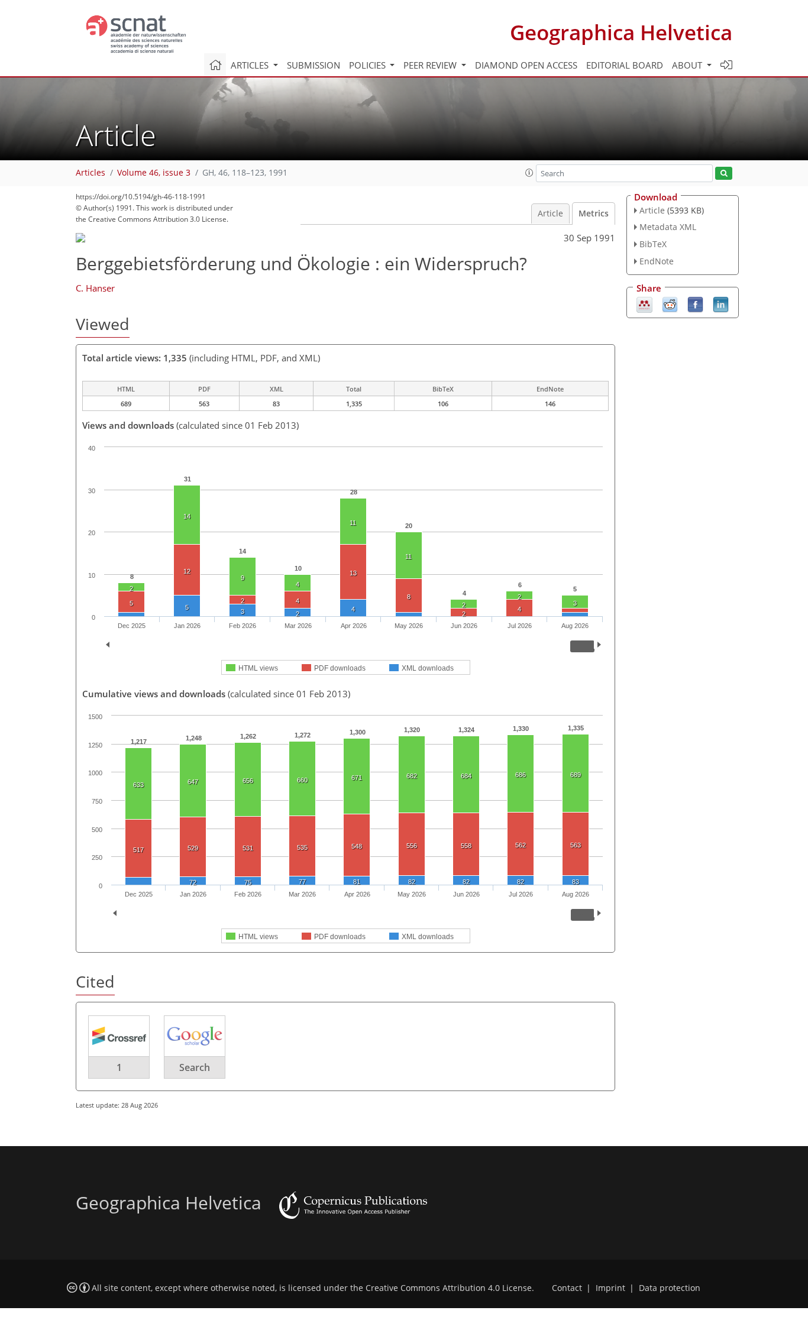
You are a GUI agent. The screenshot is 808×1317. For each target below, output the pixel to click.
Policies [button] (368, 65)
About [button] (688, 65)
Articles (90, 172)
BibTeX (653, 244)
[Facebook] (695, 303)
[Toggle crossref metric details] (119, 1035)
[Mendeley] (644, 303)
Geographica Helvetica (621, 32)
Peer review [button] (431, 65)
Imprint (610, 1288)
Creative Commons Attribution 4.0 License (449, 1288)
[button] (529, 172)
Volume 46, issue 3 (153, 172)
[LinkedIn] (721, 303)
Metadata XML (667, 226)
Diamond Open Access (526, 65)
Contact (567, 1288)
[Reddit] (670, 303)
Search (194, 1067)
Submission (313, 65)
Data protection (669, 1288)
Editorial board (624, 65)
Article (550, 213)
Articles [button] (251, 65)
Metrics (593, 213)
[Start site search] (723, 173)
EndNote (656, 261)
